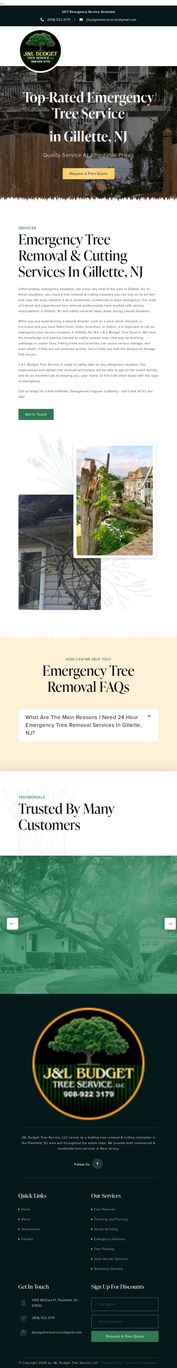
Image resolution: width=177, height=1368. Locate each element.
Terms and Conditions (141, 1362)
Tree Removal (104, 1209)
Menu (158, 46)
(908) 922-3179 (43, 1317)
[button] (88, 725)
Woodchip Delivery (108, 1268)
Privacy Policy (111, 1362)
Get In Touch (36, 414)
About (25, 1219)
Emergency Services (109, 1239)
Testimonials (30, 1229)
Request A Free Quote (89, 173)
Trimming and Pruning (110, 1219)
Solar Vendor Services (111, 1258)
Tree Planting (104, 1249)
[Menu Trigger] (2, 3)
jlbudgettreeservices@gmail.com (57, 1332)
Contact (27, 1239)
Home (25, 1209)
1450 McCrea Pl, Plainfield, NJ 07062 (55, 1303)
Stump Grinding (106, 1229)
